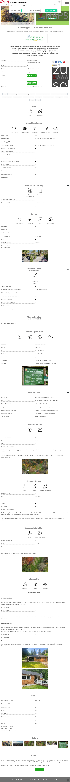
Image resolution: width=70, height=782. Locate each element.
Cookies (34, 779)
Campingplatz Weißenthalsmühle (58, 31)
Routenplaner (39, 769)
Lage (5, 94)
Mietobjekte (39, 97)
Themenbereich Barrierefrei (43, 94)
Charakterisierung (13, 94)
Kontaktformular (31, 83)
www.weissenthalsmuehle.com (34, 86)
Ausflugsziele (59, 97)
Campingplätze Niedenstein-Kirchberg (46, 31)
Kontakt (29, 779)
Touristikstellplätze (7, 97)
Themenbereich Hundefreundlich (59, 94)
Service (33, 94)
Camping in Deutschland (11, 31)
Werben (39, 779)
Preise (66, 97)
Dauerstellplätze (17, 97)
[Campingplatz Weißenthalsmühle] (35, 262)
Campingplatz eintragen (16, 779)
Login (25, 779)
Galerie (38, 100)
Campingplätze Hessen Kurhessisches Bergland (31, 31)
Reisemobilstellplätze (29, 97)
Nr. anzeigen (32, 75)
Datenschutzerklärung (54, 779)
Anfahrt (32, 100)
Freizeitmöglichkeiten (49, 97)
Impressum (45, 779)
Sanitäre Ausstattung (24, 94)
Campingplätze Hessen (19, 31)
